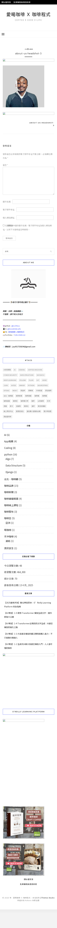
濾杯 (33, 406)
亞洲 (8, 522)
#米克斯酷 (7, 370)
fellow (23, 380)
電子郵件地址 (8, 209)
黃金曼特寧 (7, 416)
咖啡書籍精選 (11, 498)
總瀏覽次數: (10, 572)
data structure (27, 375)
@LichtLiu (15, 325)
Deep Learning (10, 380)
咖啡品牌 (9, 485)
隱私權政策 (6, 2)
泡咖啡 (18, 406)
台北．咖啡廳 (8, 396)
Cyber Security (10, 375)
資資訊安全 (20, 411)
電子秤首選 (47, 411)
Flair (31, 380)
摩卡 (11, 406)
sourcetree (43, 385)
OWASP (22, 385)
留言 (5, 165)
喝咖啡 (7, 530)
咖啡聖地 (9, 511)
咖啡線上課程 (11, 505)
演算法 (26, 406)
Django (9, 472)
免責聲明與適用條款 (22, 2)
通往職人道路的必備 (34, 411)
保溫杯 (23, 390)
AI (15, 370)
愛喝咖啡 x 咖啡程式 (16, 332)
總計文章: (9, 578)
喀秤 (33, 401)
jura (6, 385)
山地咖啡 (41, 401)
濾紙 (8, 541)
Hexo (44, 380)
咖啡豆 (15, 401)
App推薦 (8, 441)
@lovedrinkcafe (14, 328)
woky (15, 390)
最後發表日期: (11, 585)
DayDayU (40, 375)
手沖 (48, 401)
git (38, 380)
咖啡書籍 (28, 396)
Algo (8, 459)
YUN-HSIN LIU (19, 335)
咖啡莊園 (7, 401)
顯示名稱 (7, 201)
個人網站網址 (8, 217)
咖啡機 (37, 396)
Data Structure (14, 465)
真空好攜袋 (42, 406)
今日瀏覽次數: (11, 565)
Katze (13, 385)
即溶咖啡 (48, 390)
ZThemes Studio (47, 897)
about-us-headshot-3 (41, 124)
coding (22, 370)
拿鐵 (5, 406)
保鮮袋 (30, 390)
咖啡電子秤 (24, 401)
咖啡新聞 (19, 396)
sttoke (6, 390)
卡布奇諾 (39, 390)
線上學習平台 (8, 411)
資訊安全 (9, 548)
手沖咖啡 (9, 536)
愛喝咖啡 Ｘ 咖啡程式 (28, 14)
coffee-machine (35, 370)
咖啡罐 (44, 396)
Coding (8, 448)
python (31, 385)
